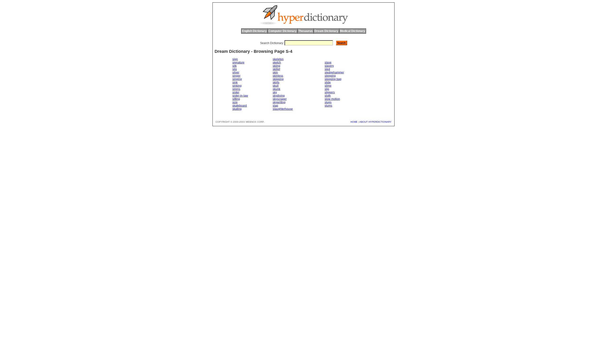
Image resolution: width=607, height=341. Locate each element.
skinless (278, 75)
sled (327, 69)
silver (235, 72)
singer (236, 75)
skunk (276, 89)
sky (275, 92)
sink (235, 82)
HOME (354, 122)
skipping (278, 79)
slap (275, 105)
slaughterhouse (283, 109)
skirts (276, 82)
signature (238, 62)
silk (234, 65)
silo (234, 69)
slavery (329, 65)
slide (328, 82)
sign (235, 59)
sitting (236, 99)
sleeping (330, 75)
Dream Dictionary (326, 31)
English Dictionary (254, 31)
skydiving (279, 95)
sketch (277, 62)
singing (237, 79)
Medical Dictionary (352, 31)
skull (276, 85)
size (235, 102)
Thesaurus (305, 31)
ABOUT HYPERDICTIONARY (375, 122)
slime (328, 85)
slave (328, 62)
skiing (276, 65)
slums (328, 105)
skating (237, 109)
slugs (328, 102)
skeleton (278, 59)
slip (327, 89)
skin (275, 72)
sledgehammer (334, 72)
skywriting (279, 102)
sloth (328, 95)
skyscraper (280, 99)
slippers (330, 92)
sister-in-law (240, 95)
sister (235, 92)
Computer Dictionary (282, 31)
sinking (237, 85)
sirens (236, 89)
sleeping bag (333, 79)
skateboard (239, 105)
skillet (276, 69)
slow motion (332, 99)
